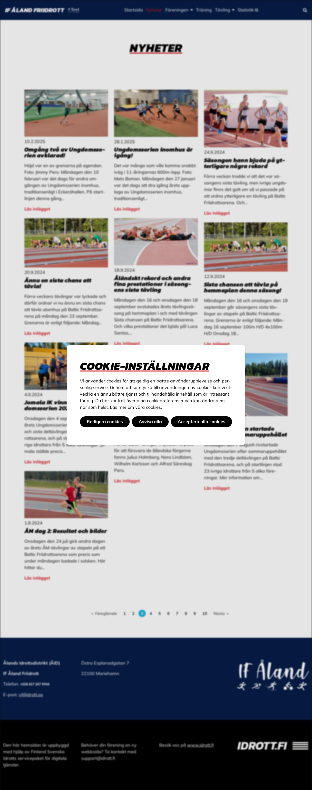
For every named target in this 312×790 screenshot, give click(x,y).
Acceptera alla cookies (201, 421)
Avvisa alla (150, 421)
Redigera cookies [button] (105, 421)
